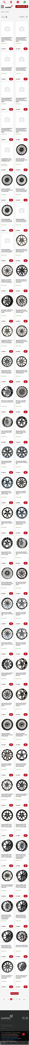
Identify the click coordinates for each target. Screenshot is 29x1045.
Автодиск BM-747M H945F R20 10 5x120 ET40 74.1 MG (21, 523)
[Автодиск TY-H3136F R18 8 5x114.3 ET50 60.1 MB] (22, 603)
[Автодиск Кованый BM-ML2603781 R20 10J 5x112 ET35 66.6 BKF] (7, 59)
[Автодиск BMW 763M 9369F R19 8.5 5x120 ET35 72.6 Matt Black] (7, 845)
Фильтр (3, 17)
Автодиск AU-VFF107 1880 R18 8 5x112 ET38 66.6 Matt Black (21, 311)
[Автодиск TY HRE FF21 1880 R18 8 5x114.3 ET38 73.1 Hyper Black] (7, 331)
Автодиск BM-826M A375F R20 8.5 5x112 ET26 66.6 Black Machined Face (21, 856)
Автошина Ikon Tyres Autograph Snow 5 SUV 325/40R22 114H (6, 160)
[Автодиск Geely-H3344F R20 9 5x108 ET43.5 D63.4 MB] (7, 664)
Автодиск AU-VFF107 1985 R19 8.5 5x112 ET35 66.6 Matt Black (6, 371)
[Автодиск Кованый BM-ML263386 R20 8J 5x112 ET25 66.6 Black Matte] (7, 119)
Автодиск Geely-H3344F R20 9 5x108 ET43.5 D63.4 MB (7, 674)
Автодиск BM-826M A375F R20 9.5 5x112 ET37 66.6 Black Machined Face (6, 916)
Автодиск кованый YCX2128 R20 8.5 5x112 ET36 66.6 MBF (7, 190)
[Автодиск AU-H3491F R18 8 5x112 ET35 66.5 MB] (7, 513)
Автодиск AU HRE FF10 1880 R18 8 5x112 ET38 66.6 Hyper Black (21, 371)
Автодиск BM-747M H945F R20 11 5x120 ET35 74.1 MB (6, 553)
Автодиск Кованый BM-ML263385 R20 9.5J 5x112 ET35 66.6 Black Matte (6, 99)
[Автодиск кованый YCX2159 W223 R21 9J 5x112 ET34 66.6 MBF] (7, 210)
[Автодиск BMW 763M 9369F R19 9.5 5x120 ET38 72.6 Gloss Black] (7, 815)
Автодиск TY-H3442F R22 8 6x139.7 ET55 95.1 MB (21, 402)
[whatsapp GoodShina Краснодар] (26, 1019)
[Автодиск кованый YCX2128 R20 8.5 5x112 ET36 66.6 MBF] (7, 180)
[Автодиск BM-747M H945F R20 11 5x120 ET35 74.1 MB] (7, 543)
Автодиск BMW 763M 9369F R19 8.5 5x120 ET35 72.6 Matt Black (6, 856)
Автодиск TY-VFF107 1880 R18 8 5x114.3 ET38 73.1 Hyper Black (6, 281)
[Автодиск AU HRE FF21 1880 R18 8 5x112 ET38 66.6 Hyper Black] (22, 240)
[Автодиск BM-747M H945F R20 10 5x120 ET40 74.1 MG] (22, 513)
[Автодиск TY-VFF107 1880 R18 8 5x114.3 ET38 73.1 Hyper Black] (7, 270)
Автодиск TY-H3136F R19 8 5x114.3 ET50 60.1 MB (21, 644)
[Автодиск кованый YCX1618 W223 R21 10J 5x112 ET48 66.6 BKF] (7, 240)
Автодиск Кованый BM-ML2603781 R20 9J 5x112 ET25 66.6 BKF (21, 69)
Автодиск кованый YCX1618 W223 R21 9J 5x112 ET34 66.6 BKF (21, 220)
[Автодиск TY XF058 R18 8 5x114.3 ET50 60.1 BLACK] (7, 301)
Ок (23, 1034)
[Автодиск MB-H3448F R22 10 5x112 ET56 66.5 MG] (22, 543)
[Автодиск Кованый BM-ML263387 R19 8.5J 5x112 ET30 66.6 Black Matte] (7, 28)
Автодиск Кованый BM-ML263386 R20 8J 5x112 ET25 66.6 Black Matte (6, 130)
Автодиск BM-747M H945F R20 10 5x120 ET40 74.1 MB (21, 432)
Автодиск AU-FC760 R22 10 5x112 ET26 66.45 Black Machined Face (7, 795)
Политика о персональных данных (6, 1024)
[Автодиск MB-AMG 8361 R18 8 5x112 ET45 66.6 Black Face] (7, 876)
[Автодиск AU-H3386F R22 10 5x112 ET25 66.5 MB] (7, 634)
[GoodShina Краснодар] (9, 6)
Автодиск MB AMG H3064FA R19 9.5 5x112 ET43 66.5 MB (21, 735)
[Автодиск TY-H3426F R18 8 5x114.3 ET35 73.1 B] (22, 482)
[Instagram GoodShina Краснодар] (23, 1019)
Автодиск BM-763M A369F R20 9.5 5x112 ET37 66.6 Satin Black (21, 916)
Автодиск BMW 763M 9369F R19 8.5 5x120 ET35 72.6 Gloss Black (21, 825)
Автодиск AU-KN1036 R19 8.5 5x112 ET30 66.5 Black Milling (21, 765)
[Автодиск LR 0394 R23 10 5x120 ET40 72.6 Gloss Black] (7, 966)
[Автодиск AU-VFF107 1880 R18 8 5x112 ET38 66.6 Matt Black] (22, 301)
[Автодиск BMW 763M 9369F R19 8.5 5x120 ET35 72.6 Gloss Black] (22, 815)
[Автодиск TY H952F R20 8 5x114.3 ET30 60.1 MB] (22, 936)
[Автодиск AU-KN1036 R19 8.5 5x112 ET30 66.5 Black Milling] (22, 755)
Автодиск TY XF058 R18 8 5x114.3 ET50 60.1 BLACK (7, 311)
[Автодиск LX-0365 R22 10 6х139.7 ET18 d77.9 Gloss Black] (22, 270)
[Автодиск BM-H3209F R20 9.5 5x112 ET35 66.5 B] (22, 573)
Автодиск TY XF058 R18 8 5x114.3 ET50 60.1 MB (7, 401)
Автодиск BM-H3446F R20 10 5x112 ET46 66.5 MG (22, 462)
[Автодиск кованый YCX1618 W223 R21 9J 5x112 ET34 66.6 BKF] (22, 210)
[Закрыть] (27, 1032)
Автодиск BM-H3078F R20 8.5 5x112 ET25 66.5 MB (21, 704)
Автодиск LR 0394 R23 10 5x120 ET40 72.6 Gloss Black (6, 977)
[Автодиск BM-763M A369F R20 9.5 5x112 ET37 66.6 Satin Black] (22, 906)
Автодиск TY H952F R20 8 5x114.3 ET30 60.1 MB (22, 946)
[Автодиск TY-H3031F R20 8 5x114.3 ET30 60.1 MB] (7, 755)
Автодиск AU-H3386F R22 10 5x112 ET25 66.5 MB (7, 644)
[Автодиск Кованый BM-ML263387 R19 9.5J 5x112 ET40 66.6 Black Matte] (22, 28)
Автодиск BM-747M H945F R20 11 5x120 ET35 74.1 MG (6, 492)
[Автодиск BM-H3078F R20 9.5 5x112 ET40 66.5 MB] (22, 664)
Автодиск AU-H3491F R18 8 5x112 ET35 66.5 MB (6, 523)
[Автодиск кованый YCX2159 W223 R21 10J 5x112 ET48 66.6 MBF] (22, 180)
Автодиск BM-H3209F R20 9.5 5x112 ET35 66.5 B (21, 583)
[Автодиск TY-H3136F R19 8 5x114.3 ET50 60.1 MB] (22, 634)
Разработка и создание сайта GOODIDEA (7, 1030)
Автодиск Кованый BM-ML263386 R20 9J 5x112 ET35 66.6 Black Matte (21, 99)
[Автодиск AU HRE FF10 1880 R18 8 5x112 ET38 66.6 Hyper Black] (22, 361)
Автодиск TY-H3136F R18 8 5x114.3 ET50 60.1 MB (21, 613)
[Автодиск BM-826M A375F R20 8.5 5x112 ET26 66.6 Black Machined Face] (22, 845)
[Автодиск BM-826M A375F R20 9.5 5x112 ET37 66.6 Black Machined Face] (7, 906)
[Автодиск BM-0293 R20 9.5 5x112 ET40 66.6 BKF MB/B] (22, 966)
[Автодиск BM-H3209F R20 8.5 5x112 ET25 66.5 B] (7, 694)
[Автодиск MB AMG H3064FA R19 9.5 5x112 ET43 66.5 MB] (22, 724)
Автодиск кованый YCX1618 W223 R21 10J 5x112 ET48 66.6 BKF (7, 250)
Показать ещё (14, 993)
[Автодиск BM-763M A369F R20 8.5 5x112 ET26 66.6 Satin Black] (7, 936)
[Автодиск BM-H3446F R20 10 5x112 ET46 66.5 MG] (22, 452)
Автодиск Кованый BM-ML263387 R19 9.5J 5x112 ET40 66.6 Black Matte (21, 39)
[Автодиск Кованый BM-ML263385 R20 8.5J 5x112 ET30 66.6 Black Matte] (22, 119)
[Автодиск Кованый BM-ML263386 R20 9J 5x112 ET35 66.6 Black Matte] (22, 89)
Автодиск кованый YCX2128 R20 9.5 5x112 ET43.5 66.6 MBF (21, 160)
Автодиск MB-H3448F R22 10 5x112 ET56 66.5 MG (22, 553)
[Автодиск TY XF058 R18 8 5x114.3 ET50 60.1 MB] (7, 392)
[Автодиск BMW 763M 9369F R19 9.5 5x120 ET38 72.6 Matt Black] (22, 876)
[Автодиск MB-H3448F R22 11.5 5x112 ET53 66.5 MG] (7, 422)
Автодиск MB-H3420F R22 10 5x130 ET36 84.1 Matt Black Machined (7, 583)
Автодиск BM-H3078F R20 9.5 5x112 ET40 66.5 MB (21, 674)
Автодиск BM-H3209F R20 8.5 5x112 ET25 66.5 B (6, 704)
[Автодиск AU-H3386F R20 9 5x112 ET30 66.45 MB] (7, 603)
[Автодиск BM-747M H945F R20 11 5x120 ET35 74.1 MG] (7, 482)
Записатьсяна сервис (21, 6)
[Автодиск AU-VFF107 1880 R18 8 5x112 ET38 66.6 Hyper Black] (22, 331)
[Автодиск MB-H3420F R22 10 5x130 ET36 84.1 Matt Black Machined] (7, 573)
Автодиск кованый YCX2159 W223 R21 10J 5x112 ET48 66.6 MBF (21, 190)
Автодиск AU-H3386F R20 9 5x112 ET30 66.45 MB (7, 613)
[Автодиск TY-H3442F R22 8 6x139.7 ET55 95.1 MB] (22, 392)
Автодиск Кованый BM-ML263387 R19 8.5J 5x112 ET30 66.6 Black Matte (6, 39)
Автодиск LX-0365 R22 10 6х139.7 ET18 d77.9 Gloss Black (21, 281)
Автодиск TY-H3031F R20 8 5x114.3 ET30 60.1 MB (6, 765)
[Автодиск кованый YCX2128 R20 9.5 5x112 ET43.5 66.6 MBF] (22, 149)
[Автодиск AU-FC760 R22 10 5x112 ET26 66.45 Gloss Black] (22, 785)
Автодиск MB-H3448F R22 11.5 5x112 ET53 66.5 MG (6, 432)
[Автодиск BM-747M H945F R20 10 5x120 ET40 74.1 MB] (22, 422)
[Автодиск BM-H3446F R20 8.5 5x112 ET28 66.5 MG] (7, 452)
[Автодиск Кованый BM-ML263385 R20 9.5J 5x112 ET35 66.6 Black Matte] (7, 89)
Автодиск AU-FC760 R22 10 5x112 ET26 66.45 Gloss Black (22, 795)
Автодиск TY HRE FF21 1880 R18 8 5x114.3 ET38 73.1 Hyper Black (6, 341)
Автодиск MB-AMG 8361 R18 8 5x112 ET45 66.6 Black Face (7, 886)
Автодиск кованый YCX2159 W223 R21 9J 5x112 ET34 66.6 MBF (6, 220)
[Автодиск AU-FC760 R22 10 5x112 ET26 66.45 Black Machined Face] (7, 785)
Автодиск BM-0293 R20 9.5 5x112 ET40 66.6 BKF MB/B (21, 977)
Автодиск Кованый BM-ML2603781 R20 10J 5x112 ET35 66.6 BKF (6, 69)
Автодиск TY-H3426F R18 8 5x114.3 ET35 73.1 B (21, 492)
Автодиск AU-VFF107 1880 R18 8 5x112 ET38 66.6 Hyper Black (21, 341)
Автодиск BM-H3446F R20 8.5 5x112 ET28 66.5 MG (6, 462)
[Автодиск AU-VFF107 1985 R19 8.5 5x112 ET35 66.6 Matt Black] (7, 361)
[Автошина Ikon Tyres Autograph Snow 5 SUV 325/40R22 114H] (7, 149)
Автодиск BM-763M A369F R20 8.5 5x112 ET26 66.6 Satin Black (6, 946)
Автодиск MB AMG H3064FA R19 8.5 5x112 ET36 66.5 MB (7, 735)
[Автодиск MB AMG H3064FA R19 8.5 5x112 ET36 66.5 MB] (7, 724)
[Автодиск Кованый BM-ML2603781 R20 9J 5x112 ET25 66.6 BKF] (22, 59)
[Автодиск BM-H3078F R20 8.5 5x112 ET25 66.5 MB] (22, 694)
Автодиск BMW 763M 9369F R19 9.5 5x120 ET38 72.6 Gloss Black (6, 825)
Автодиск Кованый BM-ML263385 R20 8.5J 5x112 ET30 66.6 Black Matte (21, 130)
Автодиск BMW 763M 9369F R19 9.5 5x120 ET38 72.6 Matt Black (21, 886)
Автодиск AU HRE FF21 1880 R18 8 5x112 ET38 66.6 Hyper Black (21, 250)
